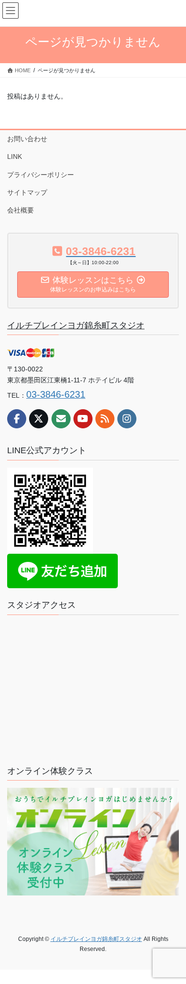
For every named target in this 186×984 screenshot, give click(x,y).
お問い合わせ (27, 139)
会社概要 (20, 210)
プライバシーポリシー (40, 175)
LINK (14, 156)
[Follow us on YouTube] (83, 418)
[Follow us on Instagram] (126, 418)
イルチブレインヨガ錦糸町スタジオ (76, 325)
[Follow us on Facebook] (16, 418)
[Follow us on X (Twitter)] (38, 418)
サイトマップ (27, 192)
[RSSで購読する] (104, 418)
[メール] (61, 418)
